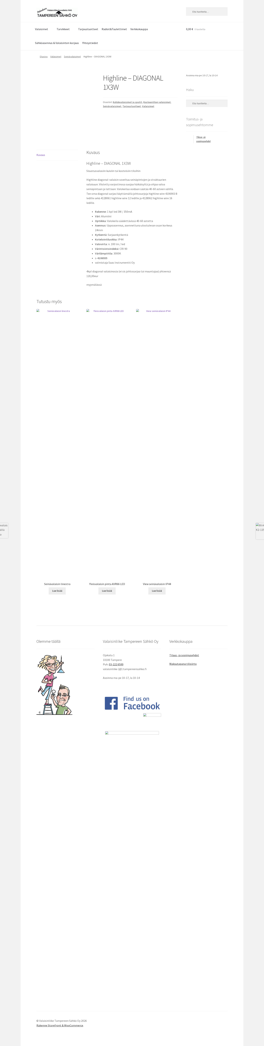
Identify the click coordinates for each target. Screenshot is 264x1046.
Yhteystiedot (90, 43)
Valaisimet (41, 29)
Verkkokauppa (139, 29)
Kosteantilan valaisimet (157, 102)
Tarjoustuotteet (88, 29)
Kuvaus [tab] (40, 155)
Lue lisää (57, 590)
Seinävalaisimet (72, 56)
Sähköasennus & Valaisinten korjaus (57, 43)
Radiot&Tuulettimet (114, 29)
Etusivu (44, 56)
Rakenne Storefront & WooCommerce (59, 1025)
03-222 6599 (116, 664)
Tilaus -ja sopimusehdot (184, 655)
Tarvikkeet (63, 29)
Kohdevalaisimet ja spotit (127, 102)
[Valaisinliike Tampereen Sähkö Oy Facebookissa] (132, 703)
